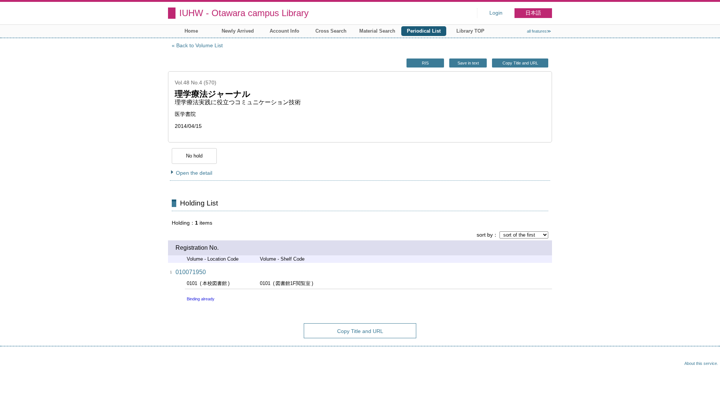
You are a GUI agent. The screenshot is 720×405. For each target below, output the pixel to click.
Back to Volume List (199, 45)
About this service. (701, 363)
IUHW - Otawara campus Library (244, 13)
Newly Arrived (238, 31)
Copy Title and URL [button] (520, 63)
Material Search (377, 31)
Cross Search (330, 31)
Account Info (284, 31)
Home (191, 31)
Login (495, 13)
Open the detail (194, 173)
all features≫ (539, 31)
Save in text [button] (468, 63)
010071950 (191, 272)
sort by (485, 235)
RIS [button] (425, 63)
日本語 (533, 13)
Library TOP (470, 31)
